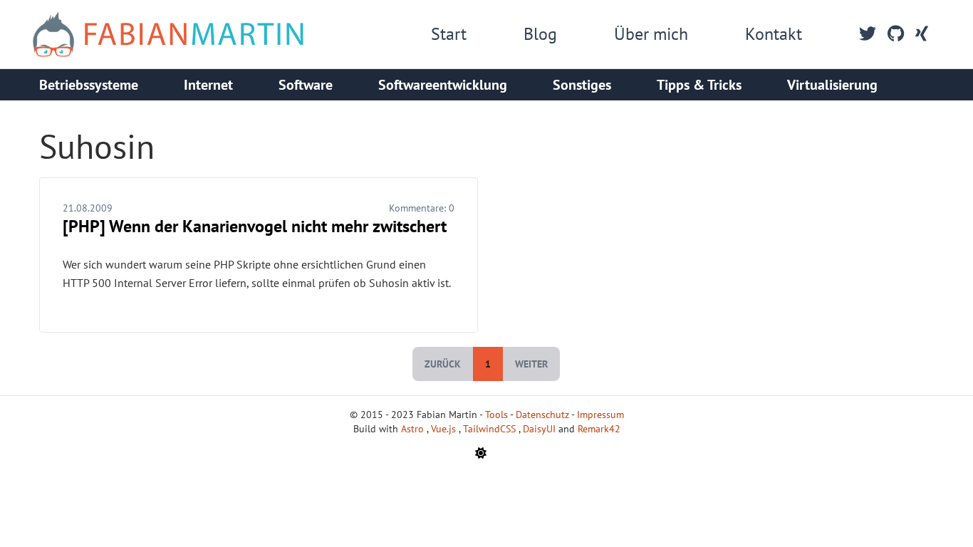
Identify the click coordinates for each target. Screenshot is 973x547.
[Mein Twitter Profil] (867, 34)
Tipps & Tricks (699, 84)
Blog (540, 34)
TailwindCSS (491, 428)
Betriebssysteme (88, 84)
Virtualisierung (832, 84)
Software (306, 84)
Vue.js (445, 428)
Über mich (651, 34)
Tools (496, 414)
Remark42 (599, 428)
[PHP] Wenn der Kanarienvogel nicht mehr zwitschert (255, 226)
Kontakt (773, 34)
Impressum (600, 414)
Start (449, 34)
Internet (208, 84)
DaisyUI (540, 428)
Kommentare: (421, 208)
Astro (414, 428)
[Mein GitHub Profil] (896, 34)
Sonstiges (582, 84)
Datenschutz (542, 414)
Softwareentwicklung (442, 84)
